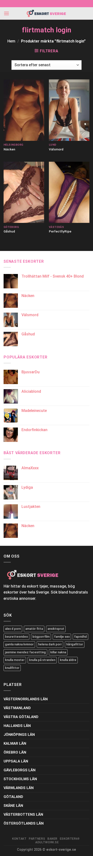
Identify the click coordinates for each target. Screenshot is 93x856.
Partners (37, 838)
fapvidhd (80, 636)
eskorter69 (70, 838)
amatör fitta (34, 628)
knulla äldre (68, 660)
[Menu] (6, 13)
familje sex (62, 636)
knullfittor (12, 668)
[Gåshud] (24, 192)
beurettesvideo (16, 636)
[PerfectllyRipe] (69, 192)
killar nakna (58, 652)
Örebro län (15, 752)
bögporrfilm (41, 636)
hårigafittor (74, 644)
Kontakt (19, 838)
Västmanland (17, 708)
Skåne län (13, 805)
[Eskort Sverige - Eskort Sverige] (46, 13)
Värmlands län (19, 788)
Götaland (13, 797)
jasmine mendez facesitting (25, 652)
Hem (11, 41)
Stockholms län (20, 779)
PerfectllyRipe (60, 231)
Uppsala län (16, 761)
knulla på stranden (42, 660)
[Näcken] (24, 110)
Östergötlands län (24, 823)
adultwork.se (47, 842)
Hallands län (17, 726)
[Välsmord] (69, 110)
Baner (52, 838)
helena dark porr (50, 644)
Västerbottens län (23, 814)
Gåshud (9, 231)
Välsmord (56, 149)
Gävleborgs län (20, 770)
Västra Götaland (21, 717)
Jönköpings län (19, 734)
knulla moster (15, 660)
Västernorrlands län (26, 699)
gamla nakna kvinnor (19, 644)
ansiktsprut (55, 628)
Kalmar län (15, 743)
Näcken (9, 149)
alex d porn (13, 628)
